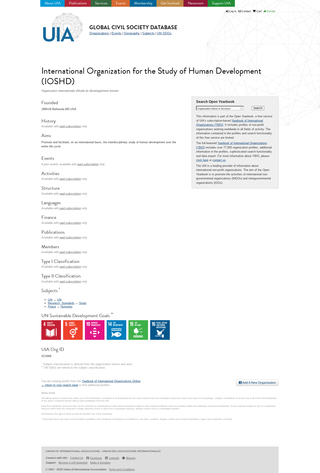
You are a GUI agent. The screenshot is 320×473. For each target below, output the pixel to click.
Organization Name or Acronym (214, 108)
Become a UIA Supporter (73, 462)
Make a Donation (100, 462)
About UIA (53, 3)
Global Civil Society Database (133, 27)
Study (82, 303)
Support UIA (221, 3)
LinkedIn (114, 458)
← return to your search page (59, 385)
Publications (78, 3)
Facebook (96, 458)
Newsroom (196, 3)
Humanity (66, 306)
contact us (219, 160)
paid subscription (70, 126)
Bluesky (131, 458)
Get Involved (170, 3)
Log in (232, 11)
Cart (258, 11)
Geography (132, 33)
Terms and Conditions (122, 469)
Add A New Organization (259, 382)
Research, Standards (61, 303)
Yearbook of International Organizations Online (111, 381)
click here (202, 160)
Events (121, 3)
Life (50, 299)
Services (101, 3)
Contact (246, 11)
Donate (270, 11)
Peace (52, 306)
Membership (143, 3)
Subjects (148, 33)
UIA (57, 25)
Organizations (99, 33)
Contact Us (76, 457)
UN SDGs (164, 33)
